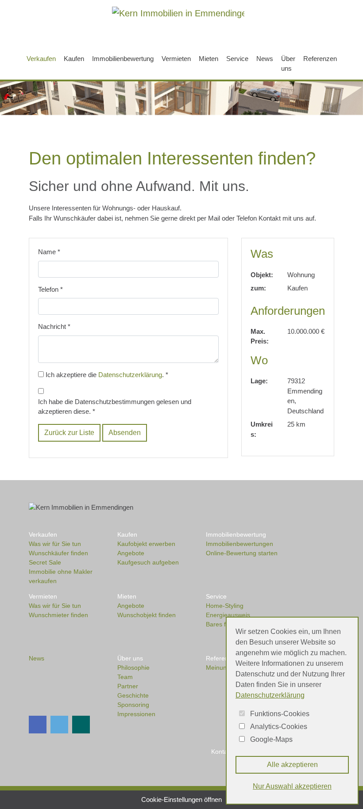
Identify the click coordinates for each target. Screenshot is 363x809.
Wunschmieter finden (58, 614)
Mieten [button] (208, 58)
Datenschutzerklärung (130, 374)
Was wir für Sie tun (55, 543)
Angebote (130, 553)
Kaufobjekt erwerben (146, 543)
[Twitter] (64, 29)
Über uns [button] (288, 64)
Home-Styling (224, 605)
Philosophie (133, 667)
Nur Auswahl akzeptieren (292, 786)
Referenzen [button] (320, 58)
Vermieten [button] (176, 58)
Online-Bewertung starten (242, 553)
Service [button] (237, 58)
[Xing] (83, 29)
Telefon (50, 289)
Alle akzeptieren (292, 764)
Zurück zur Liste (69, 432)
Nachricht (54, 326)
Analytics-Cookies (278, 726)
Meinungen (221, 667)
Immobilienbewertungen (239, 543)
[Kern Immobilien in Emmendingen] (178, 12)
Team (125, 676)
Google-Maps (271, 739)
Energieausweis (228, 614)
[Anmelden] (321, 30)
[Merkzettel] (280, 30)
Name (49, 252)
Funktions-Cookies (279, 713)
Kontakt (221, 751)
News (264, 58)
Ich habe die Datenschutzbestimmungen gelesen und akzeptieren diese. (114, 407)
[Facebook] (44, 29)
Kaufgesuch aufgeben (148, 562)
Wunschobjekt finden (146, 614)
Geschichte (133, 695)
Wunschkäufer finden (58, 553)
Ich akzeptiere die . (107, 374)
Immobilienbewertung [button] (123, 58)
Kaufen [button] (74, 58)
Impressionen (136, 713)
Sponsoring (133, 704)
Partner (127, 686)
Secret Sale (45, 562)
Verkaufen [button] (43, 58)
